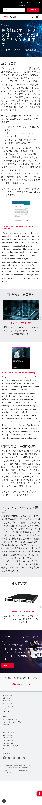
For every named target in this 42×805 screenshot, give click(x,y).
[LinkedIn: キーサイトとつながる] (9, 782)
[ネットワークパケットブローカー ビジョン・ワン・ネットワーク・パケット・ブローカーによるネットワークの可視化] (21, 610)
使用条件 (17, 792)
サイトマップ (9, 792)
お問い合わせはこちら (21, 707)
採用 (4, 773)
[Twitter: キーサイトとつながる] (14, 782)
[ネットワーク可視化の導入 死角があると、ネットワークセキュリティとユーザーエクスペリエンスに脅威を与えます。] (21, 309)
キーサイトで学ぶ (8, 729)
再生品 (5, 732)
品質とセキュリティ (8, 764)
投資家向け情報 (7, 761)
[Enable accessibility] (4, 801)
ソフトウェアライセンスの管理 (12, 745)
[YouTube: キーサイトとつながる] (19, 782)
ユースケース (6, 723)
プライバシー (32, 789)
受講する (8, 688)
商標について (26, 792)
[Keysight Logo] (11, 17)
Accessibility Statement (23, 794)
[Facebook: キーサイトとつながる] (4, 782)
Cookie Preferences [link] (11, 797)
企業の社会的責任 (8, 767)
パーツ (5, 751)
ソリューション (7, 726)
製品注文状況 (6, 748)
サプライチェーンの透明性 (10, 770)
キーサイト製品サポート (10, 742)
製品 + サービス (7, 720)
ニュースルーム (7, 759)
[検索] (32, 17)
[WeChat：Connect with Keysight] (24, 782)
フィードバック (9, 794)
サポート (5, 740)
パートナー (6, 734)
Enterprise (6, 25)
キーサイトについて (8, 756)
